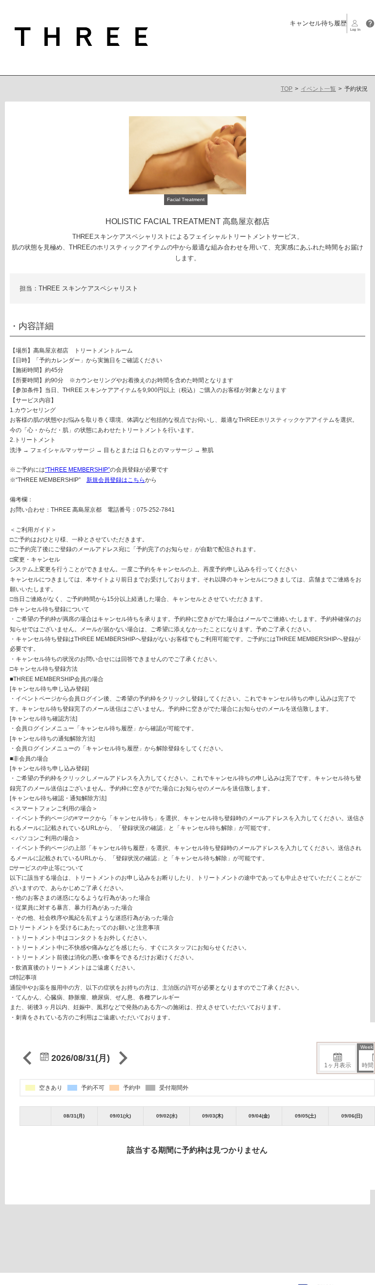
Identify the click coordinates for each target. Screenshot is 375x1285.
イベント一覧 (318, 88)
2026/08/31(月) (79, 1058)
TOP (286, 88)
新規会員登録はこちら (115, 480)
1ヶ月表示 (337, 1065)
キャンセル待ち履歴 (318, 23)
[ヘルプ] (370, 23)
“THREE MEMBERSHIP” (77, 469)
